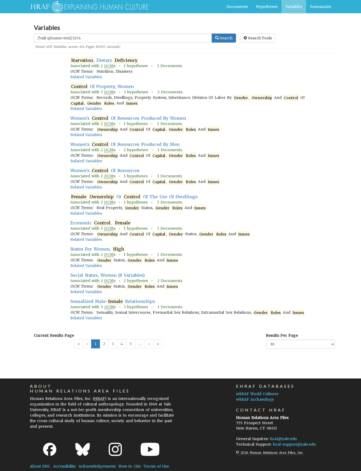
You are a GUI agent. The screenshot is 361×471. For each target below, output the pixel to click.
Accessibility (64, 466)
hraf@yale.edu (283, 438)
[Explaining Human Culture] (87, 6)
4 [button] (122, 343)
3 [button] (113, 343)
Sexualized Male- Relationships (112, 301)
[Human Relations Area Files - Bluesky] (82, 449)
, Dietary (104, 60)
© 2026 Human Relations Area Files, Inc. (269, 453)
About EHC (40, 466)
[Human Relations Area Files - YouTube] (150, 449)
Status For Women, (97, 249)
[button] (149, 343)
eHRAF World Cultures (257, 393)
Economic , (100, 222)
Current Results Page (54, 335)
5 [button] (130, 343)
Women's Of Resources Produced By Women (128, 118)
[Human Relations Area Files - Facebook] (50, 449)
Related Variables (86, 77)
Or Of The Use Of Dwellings (134, 196)
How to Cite (129, 466)
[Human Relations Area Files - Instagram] (115, 449)
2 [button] (104, 343)
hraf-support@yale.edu (294, 444)
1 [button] (95, 343)
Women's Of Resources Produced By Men (125, 144)
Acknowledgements (97, 466)
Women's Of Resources (105, 170)
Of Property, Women (102, 86)
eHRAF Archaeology (255, 399)
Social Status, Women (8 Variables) (107, 275)
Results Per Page (282, 335)
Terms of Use (156, 466)
